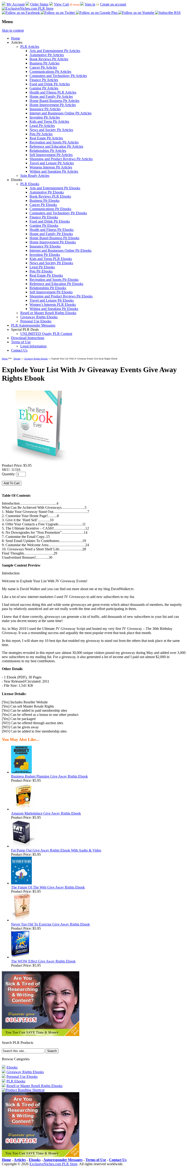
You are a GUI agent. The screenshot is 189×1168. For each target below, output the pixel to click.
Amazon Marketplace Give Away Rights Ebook (46, 813)
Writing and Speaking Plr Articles (54, 171)
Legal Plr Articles (42, 126)
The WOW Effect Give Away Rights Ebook (43, 961)
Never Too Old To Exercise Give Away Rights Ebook (50, 924)
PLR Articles (29, 47)
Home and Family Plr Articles (51, 96)
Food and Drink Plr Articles (50, 84)
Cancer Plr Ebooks (43, 205)
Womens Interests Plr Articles (51, 167)
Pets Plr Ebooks (41, 271)
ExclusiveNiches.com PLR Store (53, 1164)
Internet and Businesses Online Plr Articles (61, 113)
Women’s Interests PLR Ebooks (53, 305)
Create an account (113, 4)
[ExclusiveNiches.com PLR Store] (27, 8)
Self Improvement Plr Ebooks (51, 292)
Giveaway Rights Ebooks (39, 317)
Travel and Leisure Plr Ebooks (52, 300)
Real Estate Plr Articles (46, 138)
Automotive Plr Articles (47, 55)
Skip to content (13, 30)
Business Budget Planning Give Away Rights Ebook (49, 776)
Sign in (90, 4)
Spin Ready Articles (34, 176)
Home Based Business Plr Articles (54, 101)
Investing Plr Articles (45, 117)
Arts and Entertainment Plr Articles (55, 51)
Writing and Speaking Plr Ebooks (54, 309)
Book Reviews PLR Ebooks (50, 196)
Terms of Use (21, 342)
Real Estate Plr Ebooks (46, 275)
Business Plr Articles (44, 63)
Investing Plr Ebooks (45, 255)
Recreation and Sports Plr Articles (54, 142)
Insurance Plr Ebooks (45, 246)
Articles (20, 1160)
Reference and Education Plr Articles (56, 146)
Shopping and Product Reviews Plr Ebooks (61, 296)
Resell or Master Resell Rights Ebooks (48, 313)
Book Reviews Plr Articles (49, 59)
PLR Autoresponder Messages (33, 325)
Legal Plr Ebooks (42, 267)
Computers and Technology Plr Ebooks (58, 213)
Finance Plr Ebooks (44, 217)
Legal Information (33, 346)
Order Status (39, 4)
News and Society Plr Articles (51, 130)
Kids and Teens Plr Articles (49, 121)
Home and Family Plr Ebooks (51, 234)
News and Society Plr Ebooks (51, 263)
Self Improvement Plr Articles (51, 155)
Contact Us (19, 350)
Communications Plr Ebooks (50, 209)
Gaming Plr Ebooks (44, 225)
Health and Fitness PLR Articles (53, 92)
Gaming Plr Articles (44, 88)
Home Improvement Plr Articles (53, 105)
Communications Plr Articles (50, 72)
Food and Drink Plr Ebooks (50, 221)
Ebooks (17, 358)
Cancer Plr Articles (43, 67)
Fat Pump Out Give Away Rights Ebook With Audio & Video (56, 850)
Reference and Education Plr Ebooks (56, 284)
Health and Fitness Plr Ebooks (52, 230)
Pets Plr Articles (41, 134)
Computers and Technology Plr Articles (58, 76)
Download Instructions (27, 338)
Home (15, 38)
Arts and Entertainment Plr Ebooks (55, 188)
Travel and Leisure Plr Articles (52, 163)
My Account (15, 4)
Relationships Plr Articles (48, 151)
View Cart (61, 4)
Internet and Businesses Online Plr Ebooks (61, 250)
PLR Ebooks (29, 184)
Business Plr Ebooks (44, 200)
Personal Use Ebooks (35, 321)
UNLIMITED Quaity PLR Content (46, 334)
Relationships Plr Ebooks (48, 288)
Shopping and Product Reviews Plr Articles (61, 159)
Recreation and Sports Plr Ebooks (54, 280)
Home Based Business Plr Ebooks (54, 238)
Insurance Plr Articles (45, 109)
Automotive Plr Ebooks (47, 192)
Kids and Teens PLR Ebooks (51, 259)
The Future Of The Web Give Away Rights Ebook (48, 887)
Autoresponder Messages (63, 1160)
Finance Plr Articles (44, 80)
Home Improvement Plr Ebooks (53, 242)
